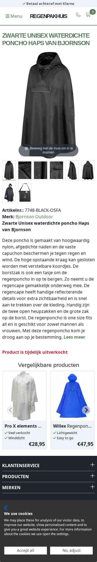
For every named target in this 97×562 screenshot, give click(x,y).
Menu (15, 16)
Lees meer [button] (74, 337)
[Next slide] (86, 410)
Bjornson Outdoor (34, 217)
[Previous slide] (10, 410)
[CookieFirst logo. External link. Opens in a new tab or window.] (6, 508)
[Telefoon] (78, 15)
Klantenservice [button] (21, 465)
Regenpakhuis (48, 16)
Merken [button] (11, 488)
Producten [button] (15, 476)
